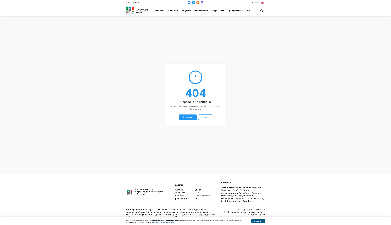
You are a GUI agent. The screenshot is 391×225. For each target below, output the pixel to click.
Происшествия (201, 11)
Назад (206, 117)
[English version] (262, 2)
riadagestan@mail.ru (252, 187)
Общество (186, 11)
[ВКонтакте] (189, 2)
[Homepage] (137, 11)
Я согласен (258, 221)
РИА (222, 11)
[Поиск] (262, 11)
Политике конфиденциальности (163, 222)
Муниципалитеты (236, 11)
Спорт (214, 11)
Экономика (173, 11)
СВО (249, 11)
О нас (128, 2)
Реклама (136, 2)
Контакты (255, 2)
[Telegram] (193, 2)
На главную (189, 117)
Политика (159, 11)
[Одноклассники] (197, 2)
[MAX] (202, 2)
